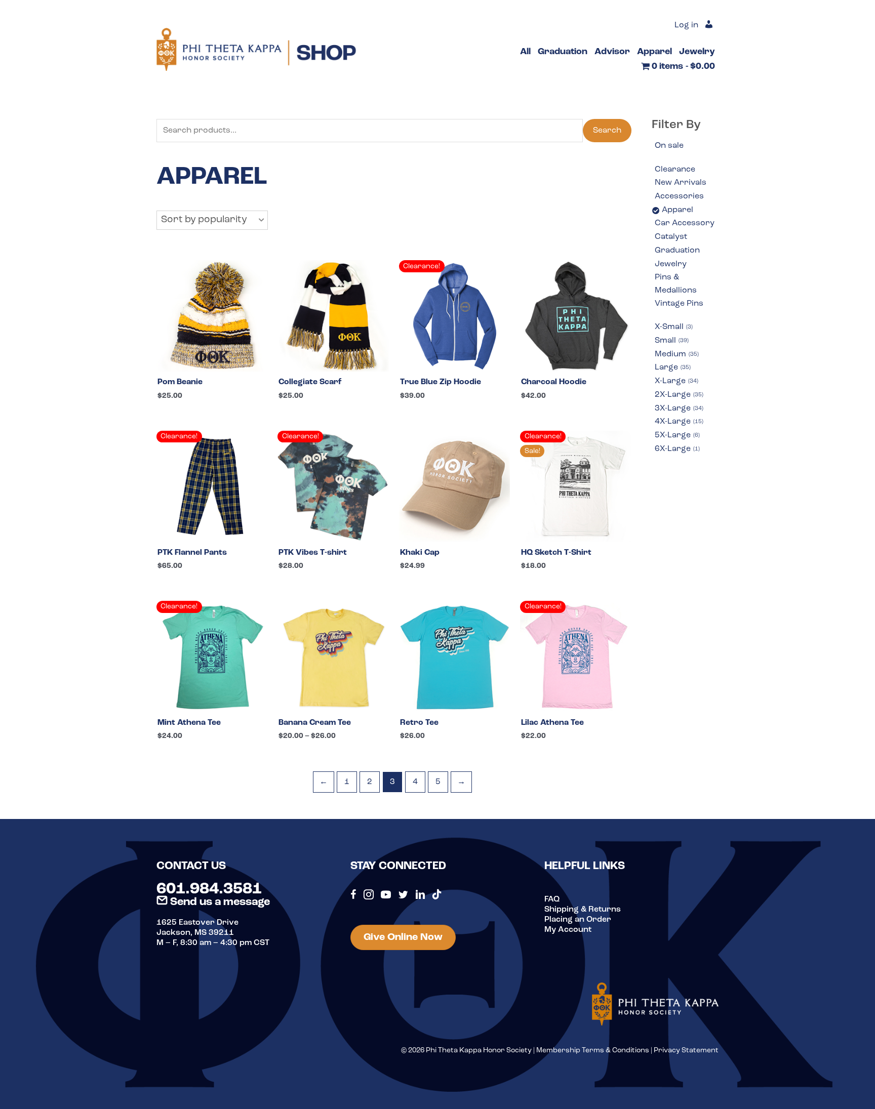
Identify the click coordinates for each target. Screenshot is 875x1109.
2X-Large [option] (678, 395)
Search (607, 131)
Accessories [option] (679, 196)
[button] (212, 220)
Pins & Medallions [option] (676, 284)
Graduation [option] (677, 251)
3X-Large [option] (678, 408)
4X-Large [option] (678, 422)
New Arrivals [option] (680, 183)
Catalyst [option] (671, 237)
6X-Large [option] (676, 449)
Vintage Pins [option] (679, 304)
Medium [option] (676, 354)
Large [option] (672, 367)
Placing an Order (577, 920)
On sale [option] (669, 146)
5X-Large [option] (676, 435)
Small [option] (671, 341)
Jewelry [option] (671, 264)
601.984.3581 (209, 889)
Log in (686, 25)
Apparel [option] (677, 210)
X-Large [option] (676, 381)
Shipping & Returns (582, 910)
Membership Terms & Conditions (592, 1050)
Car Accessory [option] (684, 223)
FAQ (552, 899)
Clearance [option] (675, 170)
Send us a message (219, 902)
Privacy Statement (686, 1050)
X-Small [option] (673, 327)
